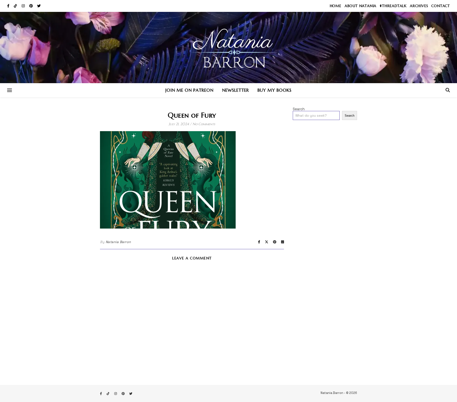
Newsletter (235, 90)
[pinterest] (31, 6)
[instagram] (24, 6)
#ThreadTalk (393, 6)
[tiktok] (16, 6)
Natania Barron (118, 242)
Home (335, 6)
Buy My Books (275, 90)
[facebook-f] (8, 6)
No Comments (204, 124)
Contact (440, 6)
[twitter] (39, 6)
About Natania (360, 6)
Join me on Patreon (189, 90)
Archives (419, 6)
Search (299, 109)
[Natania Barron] (228, 47)
